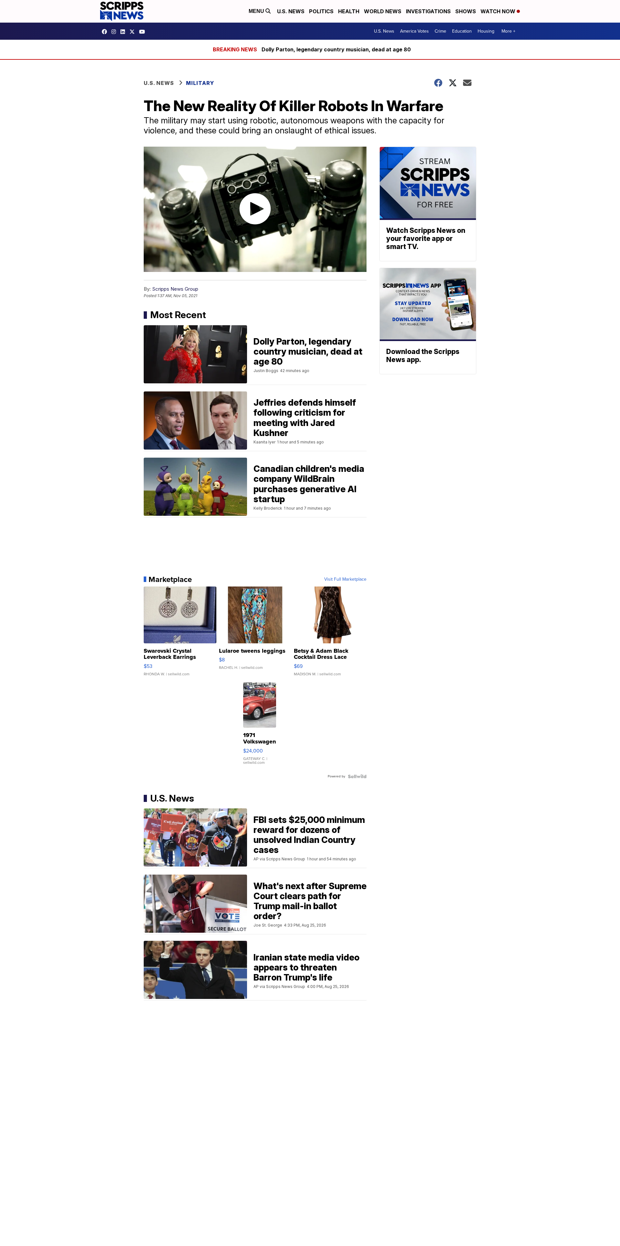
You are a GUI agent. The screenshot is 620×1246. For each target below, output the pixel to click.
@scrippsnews (143, 31)
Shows (465, 11)
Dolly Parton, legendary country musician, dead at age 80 (336, 49)
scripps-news (124, 31)
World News (382, 11)
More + (508, 31)
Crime (440, 31)
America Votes (414, 31)
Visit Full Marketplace (345, 579)
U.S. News (291, 11)
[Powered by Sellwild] (357, 776)
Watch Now (498, 11)
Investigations (428, 11)
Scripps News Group (175, 289)
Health (348, 11)
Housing (486, 31)
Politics (321, 11)
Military (200, 83)
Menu (257, 11)
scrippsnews (106, 31)
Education (462, 31)
